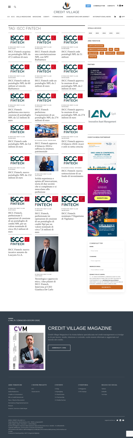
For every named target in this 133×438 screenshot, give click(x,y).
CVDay (57, 389)
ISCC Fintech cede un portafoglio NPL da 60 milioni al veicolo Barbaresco (19, 84)
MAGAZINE (37, 17)
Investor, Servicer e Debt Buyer (17, 408)
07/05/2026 (65, 48)
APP (123, 17)
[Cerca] (15, 7)
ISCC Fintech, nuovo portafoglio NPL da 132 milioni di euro (20, 175)
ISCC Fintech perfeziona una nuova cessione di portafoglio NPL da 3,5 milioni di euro (19, 115)
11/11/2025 (11, 107)
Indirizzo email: (95, 266)
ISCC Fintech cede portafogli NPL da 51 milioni (72, 54)
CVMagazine (82, 389)
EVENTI (46, 17)
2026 (90, 33)
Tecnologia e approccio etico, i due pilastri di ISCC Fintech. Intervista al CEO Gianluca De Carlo (46, 284)
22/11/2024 (38, 175)
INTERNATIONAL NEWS (102, 17)
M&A (116, 49)
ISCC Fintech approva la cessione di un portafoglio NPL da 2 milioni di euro (73, 84)
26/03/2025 (65, 138)
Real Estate (93, 53)
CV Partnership (59, 397)
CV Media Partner (60, 400)
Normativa (110, 53)
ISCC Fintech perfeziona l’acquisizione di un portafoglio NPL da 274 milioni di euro (46, 115)
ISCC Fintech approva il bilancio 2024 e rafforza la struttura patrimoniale (46, 147)
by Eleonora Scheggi (41, 140)
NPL (102, 53)
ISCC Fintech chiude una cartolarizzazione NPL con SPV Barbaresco (45, 55)
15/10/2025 (65, 107)
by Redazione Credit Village (16, 47)
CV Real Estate (59, 394)
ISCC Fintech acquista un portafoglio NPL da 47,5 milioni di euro (19, 54)
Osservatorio (36, 392)
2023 (110, 33)
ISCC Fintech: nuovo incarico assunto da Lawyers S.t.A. (18, 252)
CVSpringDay (59, 392)
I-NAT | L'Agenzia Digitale (31, 433)
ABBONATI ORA (59, 348)
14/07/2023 (38, 276)
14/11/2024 (78, 168)
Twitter (103, 389)
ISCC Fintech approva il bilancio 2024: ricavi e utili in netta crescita (73, 144)
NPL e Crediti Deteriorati (15, 397)
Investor (92, 56)
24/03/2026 (39, 78)
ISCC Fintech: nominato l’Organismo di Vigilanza (73, 216)
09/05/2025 (52, 140)
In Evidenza (11, 389)
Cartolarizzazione (96, 46)
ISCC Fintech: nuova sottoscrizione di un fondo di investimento (72, 173)
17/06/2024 (38, 210)
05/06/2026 (39, 48)
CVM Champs (82, 392)
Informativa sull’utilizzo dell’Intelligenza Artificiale (24, 429)
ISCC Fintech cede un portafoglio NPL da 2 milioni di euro (46, 83)
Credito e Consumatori (15, 394)
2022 (117, 33)
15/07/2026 (12, 48)
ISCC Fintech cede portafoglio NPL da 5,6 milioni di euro (19, 144)
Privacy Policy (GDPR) (97, 274)
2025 (97, 33)
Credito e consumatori (97, 49)
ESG (111, 49)
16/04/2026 (12, 78)
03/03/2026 (65, 78)
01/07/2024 (12, 210)
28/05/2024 (65, 210)
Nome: (92, 246)
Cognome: (93, 256)
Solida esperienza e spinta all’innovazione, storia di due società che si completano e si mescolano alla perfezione (46, 185)
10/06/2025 (12, 138)
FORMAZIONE (58, 17)
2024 (104, 33)
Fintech (120, 53)
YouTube (104, 394)
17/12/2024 (11, 169)
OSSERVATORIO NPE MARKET (78, 17)
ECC (13, 17)
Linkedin (104, 392)
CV (8, 17)
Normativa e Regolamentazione (18, 403)
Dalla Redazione (23, 17)
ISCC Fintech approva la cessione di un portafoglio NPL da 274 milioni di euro (73, 113)
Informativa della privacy (48, 429)
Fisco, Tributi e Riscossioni (16, 400)
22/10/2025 (38, 107)
